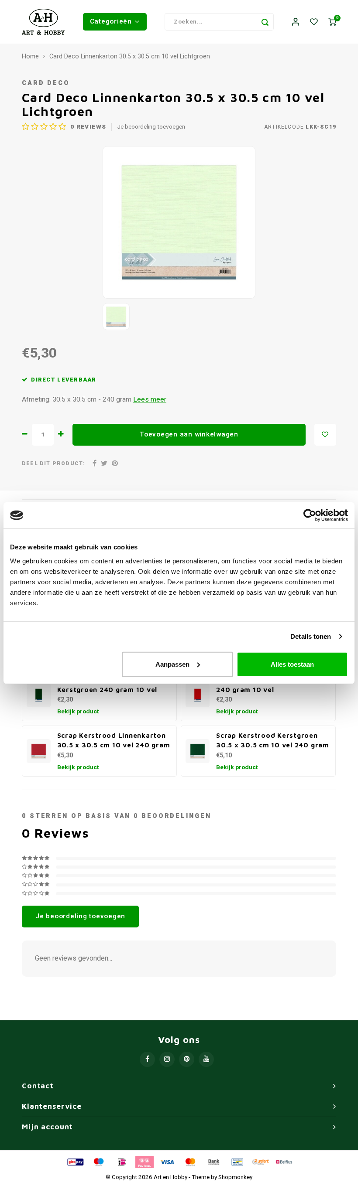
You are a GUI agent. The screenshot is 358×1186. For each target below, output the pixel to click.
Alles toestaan (292, 664)
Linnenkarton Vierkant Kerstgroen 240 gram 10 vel (107, 684)
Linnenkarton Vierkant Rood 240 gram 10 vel (267, 684)
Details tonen (310, 636)
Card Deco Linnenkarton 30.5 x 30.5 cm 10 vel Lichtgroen (129, 56)
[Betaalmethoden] (74, 1161)
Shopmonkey (235, 1177)
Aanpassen (172, 664)
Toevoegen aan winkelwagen (189, 434)
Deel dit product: (53, 463)
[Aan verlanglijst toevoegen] (325, 435)
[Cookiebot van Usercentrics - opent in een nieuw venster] (310, 515)
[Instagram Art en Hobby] (167, 1059)
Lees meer (149, 400)
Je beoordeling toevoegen (151, 127)
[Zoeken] (265, 22)
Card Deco (46, 83)
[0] (332, 22)
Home (30, 56)
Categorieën (111, 21)
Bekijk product (78, 711)
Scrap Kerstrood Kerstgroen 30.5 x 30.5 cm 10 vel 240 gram (272, 740)
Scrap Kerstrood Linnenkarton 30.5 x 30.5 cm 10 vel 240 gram (113, 740)
